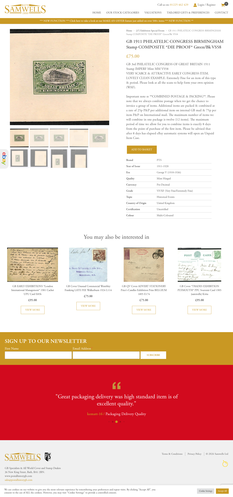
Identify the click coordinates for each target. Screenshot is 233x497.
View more (32, 309)
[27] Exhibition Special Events (150, 30)
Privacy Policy (194, 454)
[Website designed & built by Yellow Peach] (225, 463)
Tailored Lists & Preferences (188, 13)
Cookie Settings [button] (205, 491)
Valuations (153, 13)
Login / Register (207, 5)
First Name (12, 349)
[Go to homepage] (25, 9)
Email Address (82, 349)
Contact (221, 13)
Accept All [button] (222, 491)
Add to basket (141, 149)
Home (96, 13)
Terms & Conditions (172, 454)
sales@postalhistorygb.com (18, 480)
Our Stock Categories (122, 13)
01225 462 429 (179, 5)
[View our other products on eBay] (4, 159)
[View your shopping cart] (223, 5)
